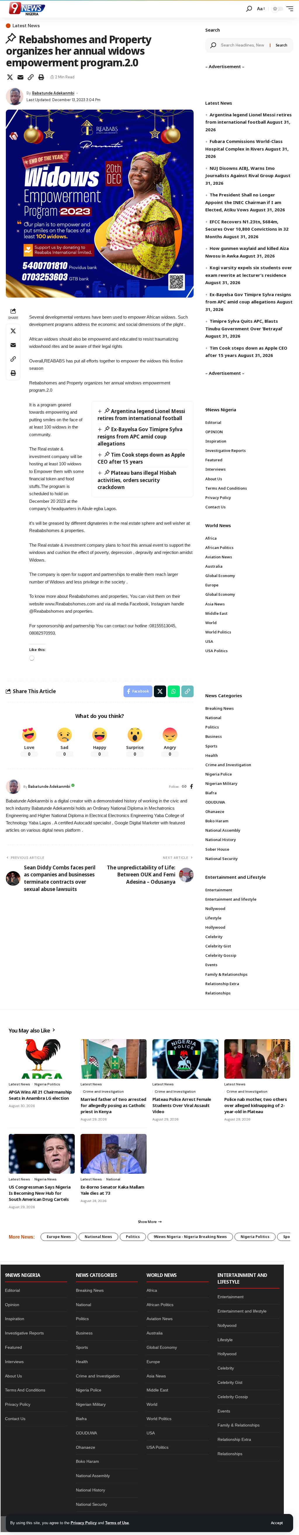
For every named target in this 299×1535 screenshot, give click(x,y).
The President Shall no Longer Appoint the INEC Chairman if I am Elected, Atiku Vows (243, 202)
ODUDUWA (86, 1433)
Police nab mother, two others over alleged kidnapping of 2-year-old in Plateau (255, 1105)
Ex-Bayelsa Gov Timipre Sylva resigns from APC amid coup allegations (140, 436)
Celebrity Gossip (233, 1396)
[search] (249, 8)
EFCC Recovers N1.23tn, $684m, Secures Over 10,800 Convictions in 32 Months (246, 229)
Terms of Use (117, 1523)
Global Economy (162, 1347)
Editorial (12, 1290)
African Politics (160, 1304)
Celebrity (226, 1368)
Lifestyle (225, 1339)
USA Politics (157, 1447)
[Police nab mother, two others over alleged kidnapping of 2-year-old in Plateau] (257, 1059)
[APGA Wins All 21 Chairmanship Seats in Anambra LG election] (42, 1059)
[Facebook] (192, 787)
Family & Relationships (239, 1425)
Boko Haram (87, 1461)
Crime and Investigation (103, 1091)
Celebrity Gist (230, 1382)
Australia (155, 1333)
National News (98, 1236)
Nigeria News (45, 1179)
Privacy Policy (84, 1523)
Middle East (157, 1390)
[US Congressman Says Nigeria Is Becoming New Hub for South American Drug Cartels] (42, 1154)
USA (151, 1433)
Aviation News (160, 1318)
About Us (13, 1376)
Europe (153, 1361)
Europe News (59, 1236)
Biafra (81, 1418)
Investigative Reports (24, 1333)
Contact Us (15, 1418)
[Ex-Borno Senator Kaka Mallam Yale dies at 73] (114, 1154)
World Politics (159, 1418)
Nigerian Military (91, 1404)
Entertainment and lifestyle (242, 1311)
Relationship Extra (234, 1439)
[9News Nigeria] (26, 9)
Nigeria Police (88, 1390)
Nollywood (227, 1325)
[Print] (41, 77)
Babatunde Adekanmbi (53, 93)
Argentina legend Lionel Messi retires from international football (141, 415)
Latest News (26, 25)
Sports (82, 1347)
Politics (133, 1236)
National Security (91, 1504)
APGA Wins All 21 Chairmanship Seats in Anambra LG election (40, 1095)
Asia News (156, 1376)
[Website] (184, 787)
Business (84, 1333)
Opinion (12, 1304)
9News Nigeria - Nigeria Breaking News (190, 1236)
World (152, 1404)
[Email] (20, 77)
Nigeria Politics (47, 1084)
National (113, 1179)
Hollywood (227, 1353)
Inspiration (14, 1318)
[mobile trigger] (288, 8)
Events (224, 1411)
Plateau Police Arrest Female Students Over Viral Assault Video (181, 1105)
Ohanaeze (85, 1447)
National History (90, 1490)
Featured (13, 1347)
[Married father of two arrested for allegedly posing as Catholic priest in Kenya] (114, 1059)
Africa (152, 1290)
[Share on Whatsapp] (174, 691)
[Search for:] (243, 45)
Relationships (230, 1453)
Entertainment (231, 1296)
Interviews (14, 1361)
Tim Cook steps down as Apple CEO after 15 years (141, 458)
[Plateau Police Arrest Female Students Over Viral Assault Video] (185, 1059)
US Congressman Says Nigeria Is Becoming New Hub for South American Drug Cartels (39, 1193)
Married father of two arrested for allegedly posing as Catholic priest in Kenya (113, 1105)
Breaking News (90, 1290)
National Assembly (93, 1475)
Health (82, 1361)
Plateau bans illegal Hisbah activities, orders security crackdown (137, 480)
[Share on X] (10, 77)
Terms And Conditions (25, 1390)
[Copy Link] (31, 77)
